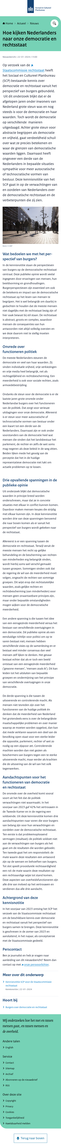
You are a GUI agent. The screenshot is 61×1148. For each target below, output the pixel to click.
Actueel (21, 23)
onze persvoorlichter (36, 964)
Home (9, 23)
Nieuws (34, 23)
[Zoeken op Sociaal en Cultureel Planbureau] (54, 23)
